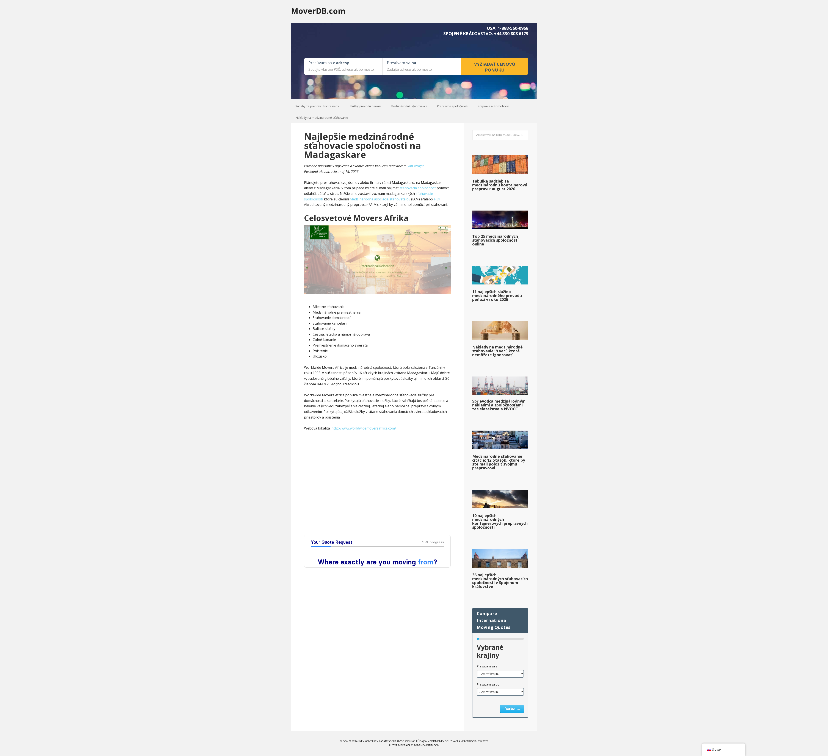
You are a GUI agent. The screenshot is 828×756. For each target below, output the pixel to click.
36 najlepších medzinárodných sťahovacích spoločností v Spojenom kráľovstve (500, 580)
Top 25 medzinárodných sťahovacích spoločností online (495, 240)
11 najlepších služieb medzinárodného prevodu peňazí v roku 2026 (497, 295)
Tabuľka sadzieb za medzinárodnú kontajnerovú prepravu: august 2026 (499, 184)
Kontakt (370, 741)
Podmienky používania (445, 741)
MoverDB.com (318, 11)
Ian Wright (416, 166)
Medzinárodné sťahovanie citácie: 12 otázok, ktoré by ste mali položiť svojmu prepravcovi (498, 462)
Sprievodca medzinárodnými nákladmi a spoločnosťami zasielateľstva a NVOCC (499, 404)
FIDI (437, 199)
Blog (343, 741)
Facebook (469, 741)
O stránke (355, 741)
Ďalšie (510, 709)
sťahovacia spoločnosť (418, 188)
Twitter (483, 741)
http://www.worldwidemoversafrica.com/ (363, 428)
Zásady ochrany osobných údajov (403, 741)
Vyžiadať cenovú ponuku (494, 67)
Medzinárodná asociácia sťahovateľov (380, 199)
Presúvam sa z (487, 666)
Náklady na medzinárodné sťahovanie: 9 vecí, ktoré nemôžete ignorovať (497, 350)
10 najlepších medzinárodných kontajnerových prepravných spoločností (500, 521)
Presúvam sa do (488, 684)
